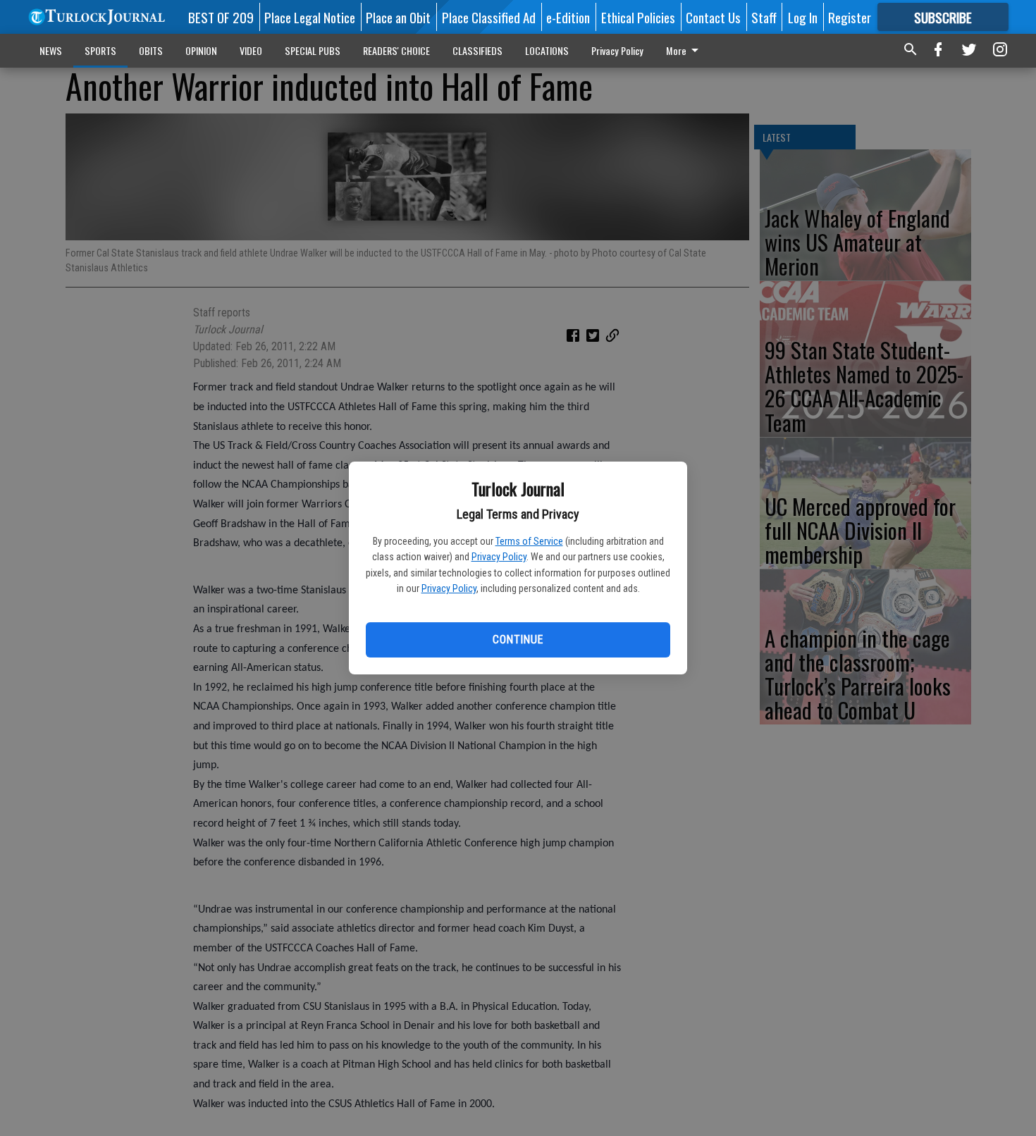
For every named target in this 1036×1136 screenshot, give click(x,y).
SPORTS (100, 50)
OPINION (201, 50)
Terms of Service (529, 541)
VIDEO (251, 50)
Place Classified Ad (489, 17)
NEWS (50, 50)
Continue (518, 639)
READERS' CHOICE (396, 50)
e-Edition (568, 17)
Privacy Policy (498, 556)
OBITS (151, 50)
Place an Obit (398, 17)
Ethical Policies (638, 17)
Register (849, 17)
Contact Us (713, 17)
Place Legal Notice (309, 17)
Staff (764, 17)
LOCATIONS (547, 50)
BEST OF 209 (221, 17)
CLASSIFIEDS (477, 50)
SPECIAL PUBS (312, 50)
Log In (803, 17)
